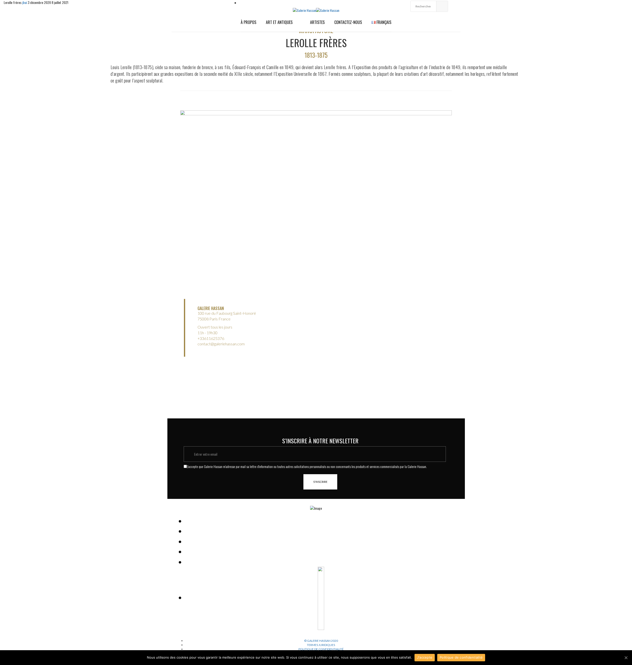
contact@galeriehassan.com (221, 343)
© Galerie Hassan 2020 (321, 641)
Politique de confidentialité (321, 649)
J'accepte (424, 657)
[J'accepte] (625, 657)
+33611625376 (211, 338)
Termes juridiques (321, 645)
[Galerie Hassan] (304, 9)
